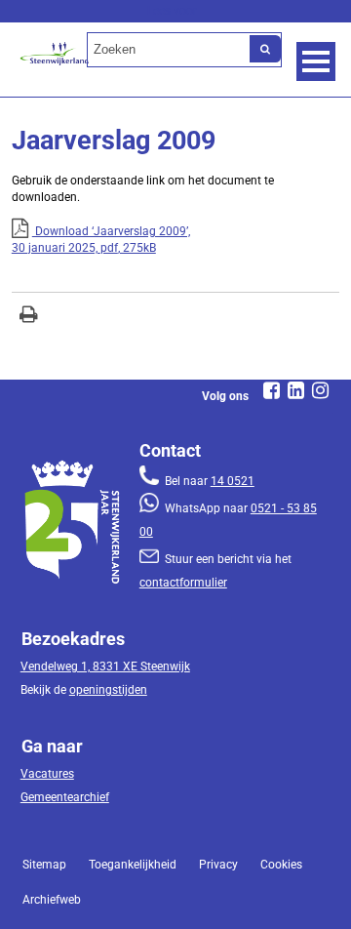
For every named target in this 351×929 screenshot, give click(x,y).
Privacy (218, 864)
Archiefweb (51, 900)
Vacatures (47, 774)
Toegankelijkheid (132, 864)
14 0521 (232, 481)
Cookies (281, 864)
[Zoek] (265, 48)
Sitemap (44, 864)
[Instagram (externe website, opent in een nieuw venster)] (320, 390)
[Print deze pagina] (29, 316)
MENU (315, 61)
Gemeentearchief (64, 797)
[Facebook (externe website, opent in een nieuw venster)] (271, 390)
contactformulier (183, 582)
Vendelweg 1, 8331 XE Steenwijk (105, 666)
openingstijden (108, 690)
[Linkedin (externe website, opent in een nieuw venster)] (295, 390)
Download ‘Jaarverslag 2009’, (101, 239)
